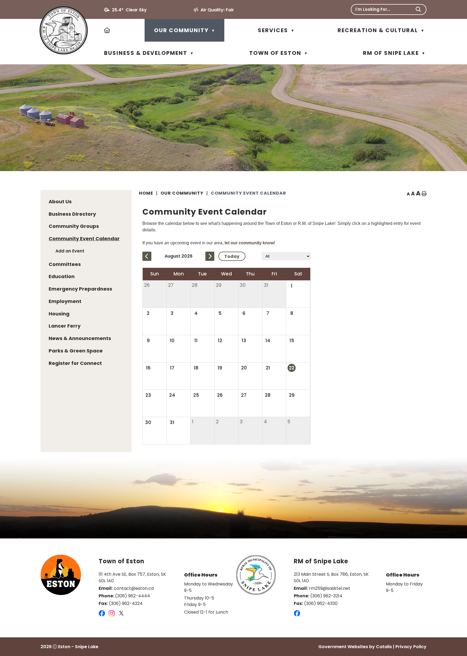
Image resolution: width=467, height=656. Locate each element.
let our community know (249, 243)
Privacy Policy (410, 647)
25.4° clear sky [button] (129, 10)
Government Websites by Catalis (355, 647)
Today (231, 256)
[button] (418, 9)
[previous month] (146, 256)
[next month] (209, 256)
